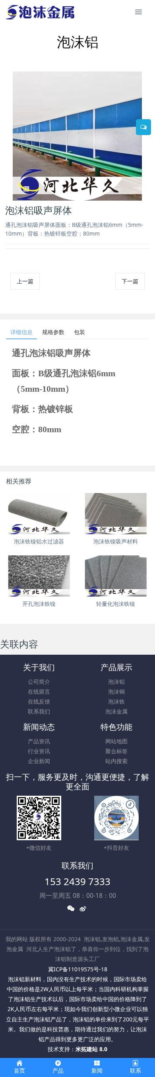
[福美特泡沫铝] (41, 12)
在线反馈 (39, 701)
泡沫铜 (116, 691)
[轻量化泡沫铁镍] (116, 576)
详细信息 (21, 332)
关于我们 (39, 667)
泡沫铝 (116, 681)
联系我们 (39, 711)
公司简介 (39, 681)
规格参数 (53, 332)
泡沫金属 (116, 711)
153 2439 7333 (77, 881)
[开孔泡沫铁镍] (39, 576)
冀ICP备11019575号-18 (77, 969)
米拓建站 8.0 (91, 1049)
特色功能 (116, 726)
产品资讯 (39, 741)
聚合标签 (116, 751)
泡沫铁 (116, 701)
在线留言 (39, 691)
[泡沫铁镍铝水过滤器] (39, 513)
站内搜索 (116, 761)
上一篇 (25, 281)
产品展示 (116, 667)
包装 (79, 332)
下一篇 (130, 281)
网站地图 (116, 741)
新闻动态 (39, 726)
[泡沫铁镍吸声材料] (116, 513)
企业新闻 (39, 761)
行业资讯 (39, 751)
